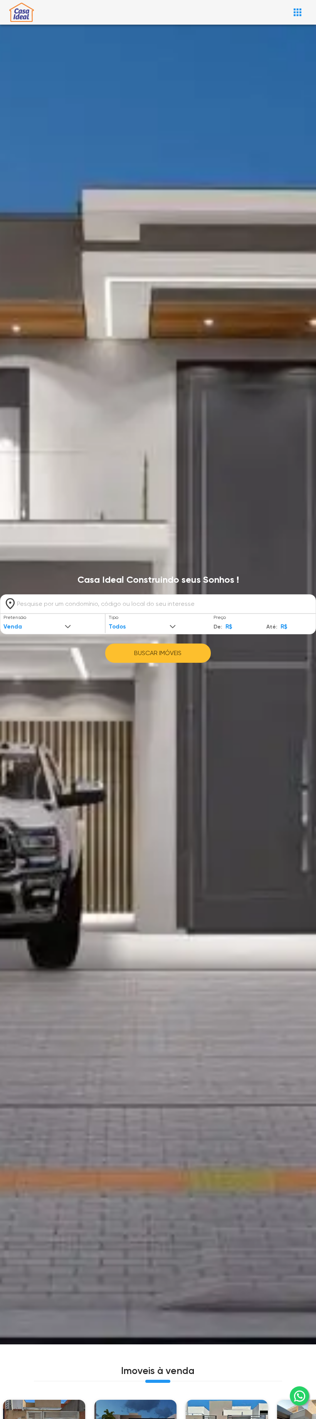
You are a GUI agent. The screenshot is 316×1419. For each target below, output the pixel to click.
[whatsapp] (299, 1396)
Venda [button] (12, 626)
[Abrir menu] (297, 12)
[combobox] (158, 604)
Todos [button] (117, 626)
